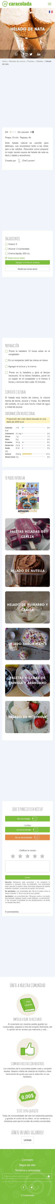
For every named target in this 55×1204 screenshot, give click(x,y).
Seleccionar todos (16, 257)
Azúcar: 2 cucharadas (19, 248)
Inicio (4, 61)
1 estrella (42, 856)
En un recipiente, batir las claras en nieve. (28, 360)
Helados (40, 61)
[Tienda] (27, 498)
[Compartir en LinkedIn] (38, 54)
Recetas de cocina (17, 61)
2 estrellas (35, 856)
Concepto (27, 1159)
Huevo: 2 (13, 243)
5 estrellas (13, 856)
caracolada (20, 4)
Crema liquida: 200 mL (19, 253)
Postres (30, 61)
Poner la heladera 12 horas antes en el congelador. (29, 352)
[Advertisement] (27, 97)
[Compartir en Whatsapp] (16, 54)
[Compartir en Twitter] (30, 54)
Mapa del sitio (27, 1165)
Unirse (27, 1140)
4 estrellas (20, 856)
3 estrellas (27, 856)
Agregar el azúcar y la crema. (23, 366)
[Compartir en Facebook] (23, 54)
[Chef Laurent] (19, 161)
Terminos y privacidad (27, 1170)
